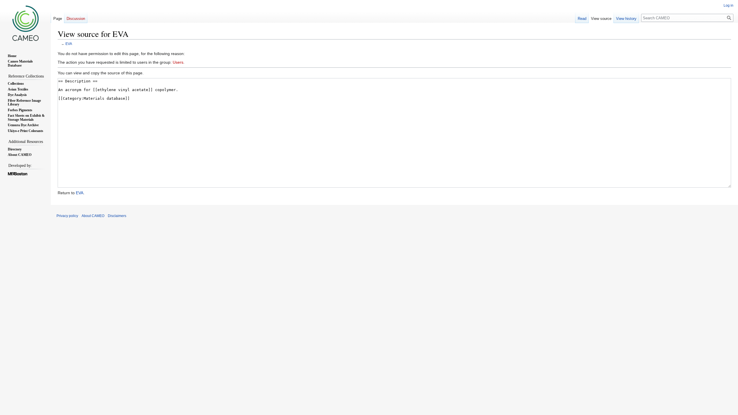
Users (178, 62)
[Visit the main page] (25, 23)
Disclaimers (117, 216)
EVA (68, 44)
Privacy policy (67, 216)
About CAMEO (93, 216)
